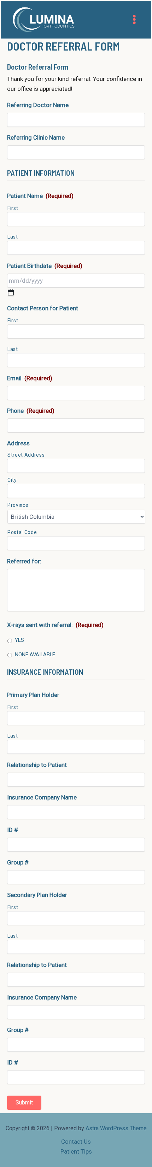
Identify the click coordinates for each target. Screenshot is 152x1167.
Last (12, 237)
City (12, 480)
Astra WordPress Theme (116, 1128)
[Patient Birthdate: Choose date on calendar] (10, 292)
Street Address (26, 455)
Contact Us (76, 1141)
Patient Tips (76, 1151)
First (12, 208)
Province (17, 505)
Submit (24, 1102)
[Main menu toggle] (135, 19)
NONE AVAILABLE (35, 654)
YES (19, 640)
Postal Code (22, 532)
